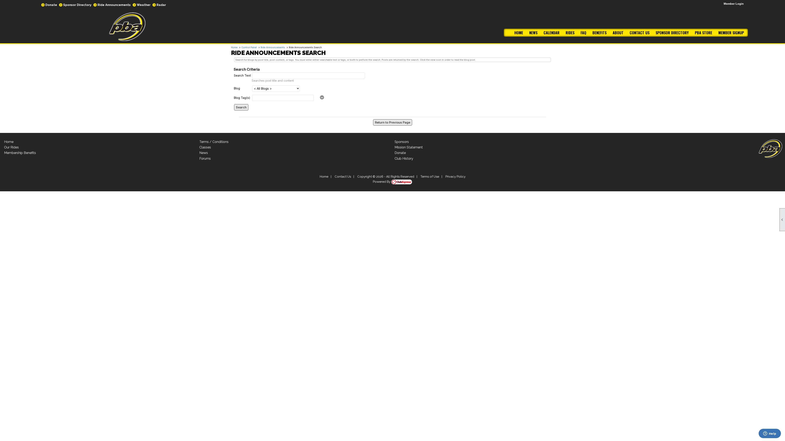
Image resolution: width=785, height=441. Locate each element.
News (533, 32)
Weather (143, 5)
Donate (51, 5)
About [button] (618, 32)
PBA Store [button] (703, 32)
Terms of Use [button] (430, 176)
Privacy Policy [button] (455, 176)
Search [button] (241, 107)
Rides (570, 32)
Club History (404, 158)
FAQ (583, 32)
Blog (237, 88)
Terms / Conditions (214, 142)
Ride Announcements (114, 5)
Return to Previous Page (392, 122)
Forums (205, 158)
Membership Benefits (20, 153)
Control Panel (249, 47)
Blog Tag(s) (242, 98)
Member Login (734, 3)
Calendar (552, 32)
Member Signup (731, 32)
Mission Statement (409, 147)
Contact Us (639, 32)
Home (518, 32)
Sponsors (402, 142)
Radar (161, 5)
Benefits (599, 32)
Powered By (382, 182)
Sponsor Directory (77, 5)
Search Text (242, 75)
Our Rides (11, 147)
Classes (205, 147)
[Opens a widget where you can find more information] (769, 434)
